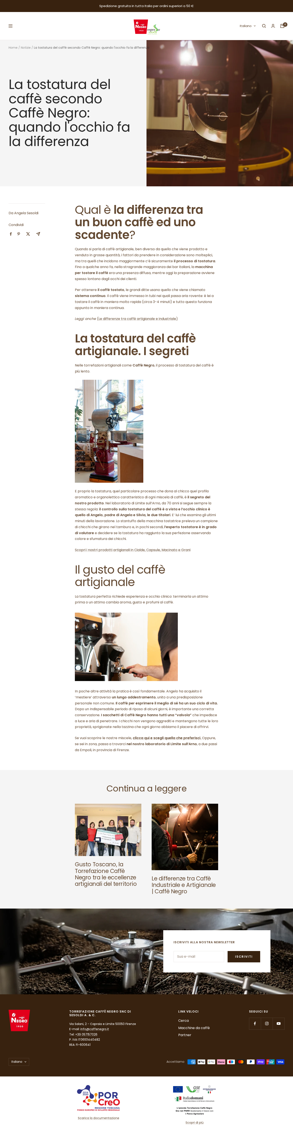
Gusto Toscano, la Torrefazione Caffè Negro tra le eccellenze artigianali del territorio (106, 874)
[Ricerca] (264, 26)
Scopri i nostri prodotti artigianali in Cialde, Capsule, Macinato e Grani (132, 549)
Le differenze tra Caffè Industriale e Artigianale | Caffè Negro (184, 885)
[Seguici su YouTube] (278, 1023)
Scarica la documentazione (98, 1118)
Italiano (246, 26)
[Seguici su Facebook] (255, 1023)
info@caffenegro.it (94, 1029)
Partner (184, 1034)
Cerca (183, 1020)
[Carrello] (282, 26)
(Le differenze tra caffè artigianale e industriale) (137, 318)
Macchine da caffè (194, 1027)
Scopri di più (195, 1122)
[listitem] (11, 234)
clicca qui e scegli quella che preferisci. (167, 738)
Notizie (26, 47)
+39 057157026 (86, 1034)
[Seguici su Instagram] (267, 1023)
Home (13, 47)
